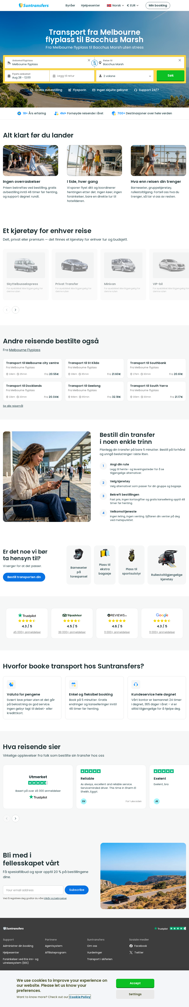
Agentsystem (53, 946)
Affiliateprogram (55, 952)
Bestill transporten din (24, 577)
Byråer (70, 5)
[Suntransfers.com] (34, 5)
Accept (135, 983)
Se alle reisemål (13, 406)
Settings (135, 994)
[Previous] (6, 310)
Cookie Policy (79, 997)
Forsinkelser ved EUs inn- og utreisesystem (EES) (20, 961)
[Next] (15, 310)
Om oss (92, 946)
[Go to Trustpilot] (170, 929)
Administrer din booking (18, 946)
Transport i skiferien (99, 959)
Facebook (140, 946)
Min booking (158, 5)
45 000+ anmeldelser (27, 632)
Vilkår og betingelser (55, 898)
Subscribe (76, 890)
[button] (89, 60)
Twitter (138, 952)
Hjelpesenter (90, 5)
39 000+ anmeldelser (72, 632)
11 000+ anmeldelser (117, 632)
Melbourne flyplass (24, 350)
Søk (171, 75)
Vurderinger (94, 952)
